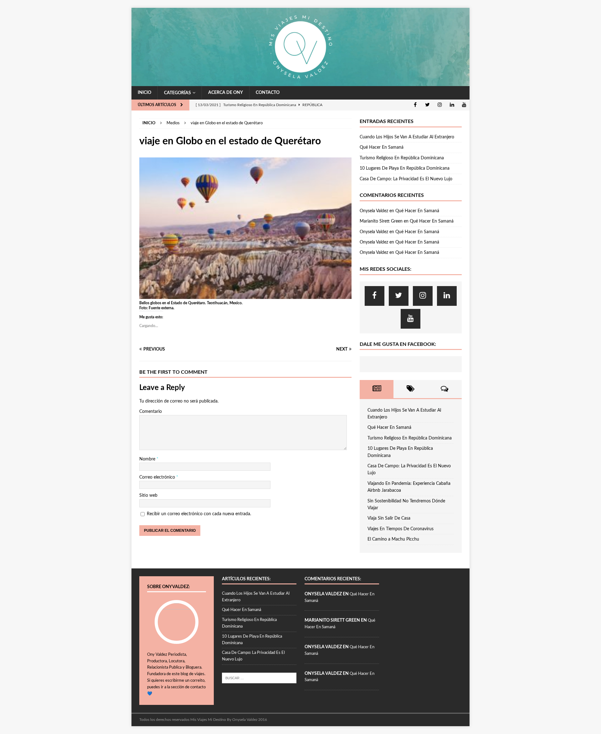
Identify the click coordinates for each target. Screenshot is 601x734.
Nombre (148, 459)
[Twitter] (427, 105)
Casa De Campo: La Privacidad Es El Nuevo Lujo (406, 179)
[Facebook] (415, 105)
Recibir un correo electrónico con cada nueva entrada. (199, 514)
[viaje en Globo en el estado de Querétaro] (245, 295)
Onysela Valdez (374, 211)
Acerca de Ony (225, 92)
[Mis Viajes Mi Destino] (300, 82)
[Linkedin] (451, 105)
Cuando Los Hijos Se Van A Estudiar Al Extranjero (407, 137)
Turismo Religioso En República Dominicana (402, 158)
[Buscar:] (259, 678)
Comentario (150, 411)
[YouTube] (464, 105)
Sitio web (148, 495)
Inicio (144, 92)
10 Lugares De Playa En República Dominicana (404, 168)
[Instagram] (439, 105)
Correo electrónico (157, 477)
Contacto (268, 92)
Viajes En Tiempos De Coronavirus (400, 529)
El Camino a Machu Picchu (393, 539)
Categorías (177, 93)
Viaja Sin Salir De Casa (388, 518)
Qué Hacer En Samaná (381, 147)
